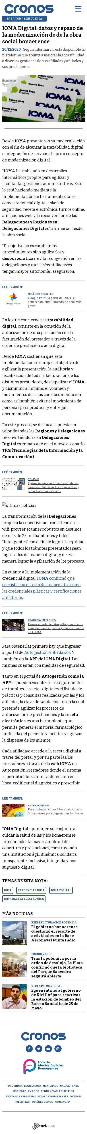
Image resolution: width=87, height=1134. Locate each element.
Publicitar (22, 1101)
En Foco (33, 1091)
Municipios (50, 1085)
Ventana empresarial (21, 1096)
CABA (75, 1085)
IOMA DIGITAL (61, 890)
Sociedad (19, 1091)
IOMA (8, 890)
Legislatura (32, 1085)
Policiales (66, 1091)
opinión (75, 1096)
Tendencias (49, 1091)
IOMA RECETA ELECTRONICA (24, 898)
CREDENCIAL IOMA (31, 890)
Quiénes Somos (42, 1101)
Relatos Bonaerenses (53, 1096)
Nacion (65, 1085)
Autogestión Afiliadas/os (47, 652)
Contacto (62, 1101)
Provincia (15, 1085)
